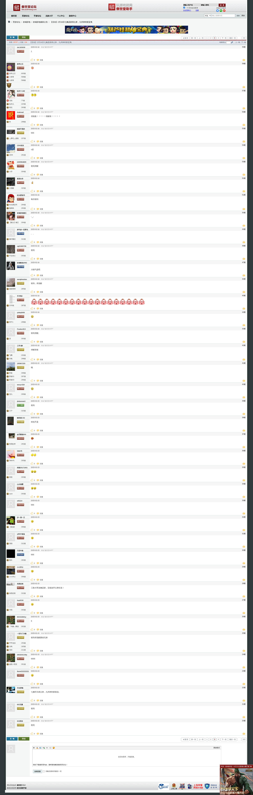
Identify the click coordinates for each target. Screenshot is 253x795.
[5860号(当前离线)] (11, 454)
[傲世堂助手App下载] (121, 10)
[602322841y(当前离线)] (11, 620)
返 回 (186, 38)
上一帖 (237, 42)
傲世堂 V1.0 (21, 785)
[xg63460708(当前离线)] (11, 249)
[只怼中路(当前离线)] (11, 553)
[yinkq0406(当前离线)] (11, 315)
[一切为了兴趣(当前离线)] (11, 636)
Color (37, 747)
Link (43, 747)
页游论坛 (25, 16)
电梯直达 (222, 42)
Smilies (53, 747)
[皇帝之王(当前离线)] (11, 67)
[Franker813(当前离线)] (11, 332)
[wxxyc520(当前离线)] (11, 388)
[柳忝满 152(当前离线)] (11, 421)
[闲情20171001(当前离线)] (11, 470)
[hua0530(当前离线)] (11, 603)
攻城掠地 (26, 22)
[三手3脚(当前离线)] (11, 349)
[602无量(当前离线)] (11, 707)
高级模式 (216, 748)
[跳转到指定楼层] (232, 42)
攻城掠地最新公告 (40, 22)
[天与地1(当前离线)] (11, 299)
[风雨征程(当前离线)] (11, 587)
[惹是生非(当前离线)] (11, 181)
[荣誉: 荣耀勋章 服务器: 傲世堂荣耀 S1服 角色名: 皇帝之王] (10, 85)
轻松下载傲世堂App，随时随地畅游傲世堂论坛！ (50, 765)
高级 (243, 15)
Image (40, 747)
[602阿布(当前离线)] (11, 724)
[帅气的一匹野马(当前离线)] (11, 232)
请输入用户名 (188, 5)
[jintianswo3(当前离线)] (11, 404)
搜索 (238, 16)
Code (50, 747)
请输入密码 (205, 5)
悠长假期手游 (21, 788)
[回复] (23, 37)
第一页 (193, 38)
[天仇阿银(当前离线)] (11, 691)
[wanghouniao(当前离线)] (11, 282)
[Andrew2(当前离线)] (11, 115)
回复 (41, 60)
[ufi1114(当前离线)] (11, 504)
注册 (197, 10)
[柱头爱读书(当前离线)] (11, 198)
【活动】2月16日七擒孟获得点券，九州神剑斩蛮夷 (71, 22)
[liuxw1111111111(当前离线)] (11, 674)
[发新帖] (12, 37)
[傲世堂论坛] (9, 22)
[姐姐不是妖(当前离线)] (11, 132)
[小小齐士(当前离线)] (11, 570)
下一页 (224, 38)
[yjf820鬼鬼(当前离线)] (11, 537)
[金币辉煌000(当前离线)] (11, 437)
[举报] (244, 60)
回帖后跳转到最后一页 (53, 771)
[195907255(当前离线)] (11, 366)
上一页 (201, 38)
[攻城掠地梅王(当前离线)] (11, 216)
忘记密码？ (187, 10)
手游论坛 (37, 16)
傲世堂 (14, 16)
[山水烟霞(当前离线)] (11, 487)
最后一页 (232, 38)
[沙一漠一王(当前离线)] (11, 520)
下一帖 (243, 42)
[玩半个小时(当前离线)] (11, 94)
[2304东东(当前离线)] (11, 148)
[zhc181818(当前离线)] (11, 50)
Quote (47, 747)
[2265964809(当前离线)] (11, 165)
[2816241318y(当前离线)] (11, 658)
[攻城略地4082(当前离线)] (11, 266)
